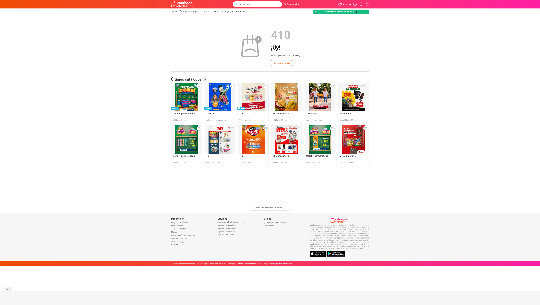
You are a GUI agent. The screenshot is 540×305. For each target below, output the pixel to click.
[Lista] (366, 4)
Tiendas (215, 11)
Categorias (227, 11)
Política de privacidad (266, 264)
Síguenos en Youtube (226, 232)
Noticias (174, 245)
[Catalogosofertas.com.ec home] (182, 4)
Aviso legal (230, 264)
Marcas (174, 232)
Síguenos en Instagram (227, 228)
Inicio (174, 11)
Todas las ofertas (178, 229)
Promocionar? (177, 226)
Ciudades (241, 11)
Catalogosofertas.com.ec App (183, 235)
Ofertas (205, 11)
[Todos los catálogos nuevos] (205, 79)
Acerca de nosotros (179, 238)
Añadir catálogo (177, 241)
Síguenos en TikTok (226, 235)
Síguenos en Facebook (227, 225)
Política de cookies (284, 264)
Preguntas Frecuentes (180, 222)
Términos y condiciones (246, 264)
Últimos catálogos (189, 11)
